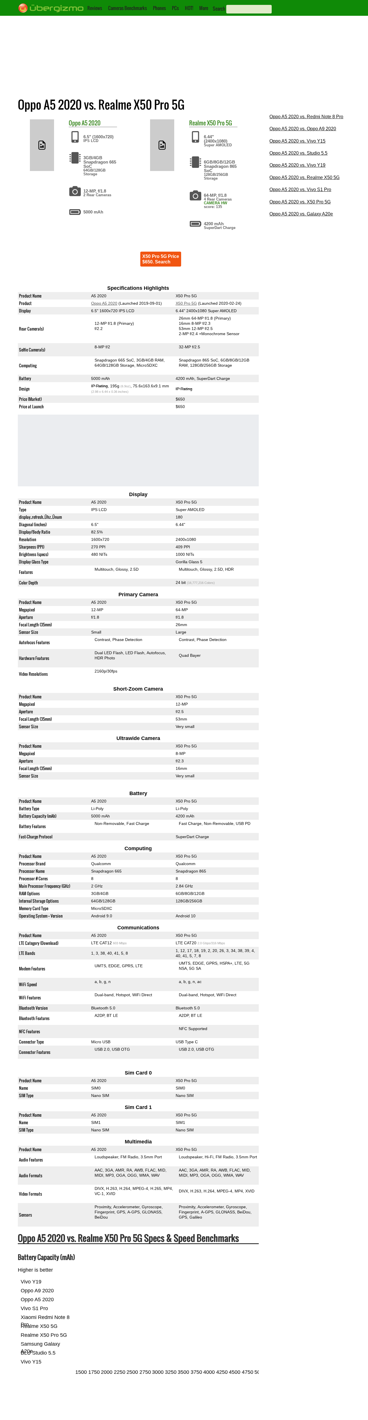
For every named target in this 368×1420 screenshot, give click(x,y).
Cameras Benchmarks (127, 8)
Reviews (94, 8)
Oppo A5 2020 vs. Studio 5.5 (298, 153)
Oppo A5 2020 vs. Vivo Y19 (297, 165)
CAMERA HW (215, 203)
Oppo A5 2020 (104, 303)
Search (219, 8)
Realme (197, 123)
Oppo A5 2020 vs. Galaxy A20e (301, 213)
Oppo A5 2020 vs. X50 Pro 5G (300, 201)
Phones (159, 8)
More (203, 8)
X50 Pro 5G (219, 123)
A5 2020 (91, 123)
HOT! (189, 8)
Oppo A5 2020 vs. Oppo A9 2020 (302, 128)
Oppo (74, 123)
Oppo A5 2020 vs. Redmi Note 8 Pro (306, 116)
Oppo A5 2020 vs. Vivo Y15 (297, 141)
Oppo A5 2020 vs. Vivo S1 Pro (300, 189)
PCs (175, 8)
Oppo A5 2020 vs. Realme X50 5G (304, 177)
